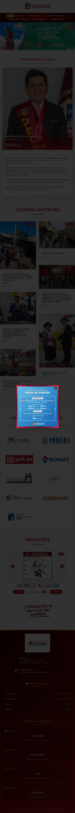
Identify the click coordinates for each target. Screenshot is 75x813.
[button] (55, 388)
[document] (37, 406)
